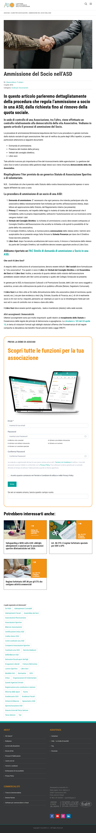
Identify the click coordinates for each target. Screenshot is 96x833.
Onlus (7, 678)
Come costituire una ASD (14, 641)
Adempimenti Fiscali (13, 613)
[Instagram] (63, 816)
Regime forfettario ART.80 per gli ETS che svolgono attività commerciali (24, 583)
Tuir (20, 715)
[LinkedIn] (68, 816)
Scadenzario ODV (12, 696)
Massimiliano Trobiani (14, 82)
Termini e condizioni (11, 766)
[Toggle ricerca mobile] (86, 4)
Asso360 (7, 13)
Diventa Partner (10, 797)
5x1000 (8, 608)
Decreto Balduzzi (29, 650)
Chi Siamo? (8, 736)
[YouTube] (57, 816)
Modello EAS (10, 673)
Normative (22, 673)
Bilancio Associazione (13, 627)
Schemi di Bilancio (12, 701)
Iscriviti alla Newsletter (12, 746)
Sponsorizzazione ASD (13, 706)
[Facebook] (52, 816)
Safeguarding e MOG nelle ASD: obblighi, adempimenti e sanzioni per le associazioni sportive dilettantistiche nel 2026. (25, 546)
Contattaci (54, 736)
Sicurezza (54, 751)
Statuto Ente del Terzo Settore (16, 710)
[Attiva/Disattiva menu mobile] (91, 4)
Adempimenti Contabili (23, 608)
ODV (31, 673)
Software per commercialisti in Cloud (16, 802)
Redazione (8, 741)
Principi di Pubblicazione (12, 756)
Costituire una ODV (12, 650)
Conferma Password (16, 452)
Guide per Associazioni (19, 13)
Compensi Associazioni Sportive (17, 645)
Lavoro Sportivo (11, 669)
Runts (25, 692)
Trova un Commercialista (13, 793)
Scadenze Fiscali (28, 696)
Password (12, 432)
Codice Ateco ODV (12, 636)
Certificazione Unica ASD (14, 632)
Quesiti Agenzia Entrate (14, 683)
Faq (52, 746)
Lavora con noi (9, 761)
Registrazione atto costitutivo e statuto (20, 687)
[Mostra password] (85, 436)
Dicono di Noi (9, 751)
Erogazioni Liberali (12, 664)
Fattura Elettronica (30, 664)
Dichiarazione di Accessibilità (14, 771)
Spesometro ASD (28, 701)
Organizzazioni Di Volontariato (24, 678)
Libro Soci (24, 669)
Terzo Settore (10, 715)
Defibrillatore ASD (12, 655)
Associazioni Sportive (13, 622)
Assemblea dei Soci (31, 613)
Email (11, 421)
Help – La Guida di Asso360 (60, 741)
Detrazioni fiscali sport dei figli (16, 659)
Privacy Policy (45, 465)
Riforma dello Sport (12, 692)
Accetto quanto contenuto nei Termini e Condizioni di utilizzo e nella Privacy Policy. (42, 475)
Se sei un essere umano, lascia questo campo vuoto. (31, 492)
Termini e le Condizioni (63, 462)
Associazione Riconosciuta (15, 618)
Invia (12, 484)
